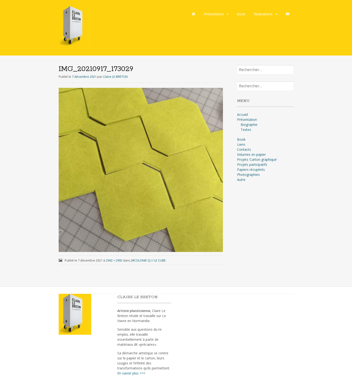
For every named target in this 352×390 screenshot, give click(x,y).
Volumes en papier (251, 154)
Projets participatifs (252, 164)
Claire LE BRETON (115, 76)
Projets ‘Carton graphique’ (257, 159)
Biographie (249, 124)
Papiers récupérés (251, 169)
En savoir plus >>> (131, 373)
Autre (241, 179)
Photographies (248, 174)
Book (241, 14)
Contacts (244, 149)
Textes (246, 129)
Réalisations (263, 14)
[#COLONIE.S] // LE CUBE (148, 260)
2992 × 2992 (114, 260)
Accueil (242, 114)
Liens (241, 144)
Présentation (214, 14)
